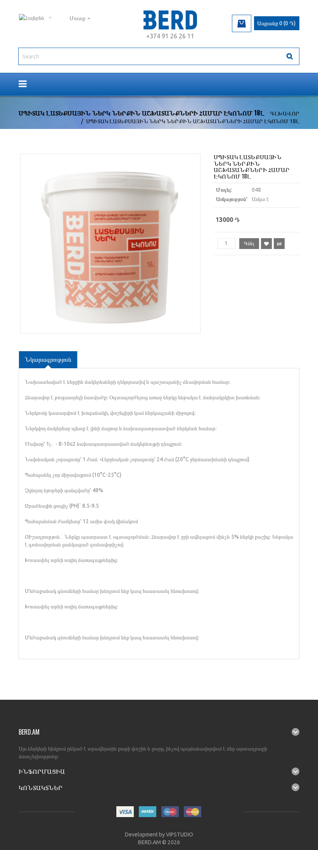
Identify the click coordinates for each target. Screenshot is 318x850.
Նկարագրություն (48, 359)
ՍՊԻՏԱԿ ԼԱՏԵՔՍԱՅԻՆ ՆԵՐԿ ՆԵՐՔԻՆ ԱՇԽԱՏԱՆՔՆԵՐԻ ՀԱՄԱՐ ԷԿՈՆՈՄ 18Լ (192, 121)
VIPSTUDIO (179, 834)
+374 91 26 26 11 (170, 36)
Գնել (249, 243)
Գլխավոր (284, 113)
